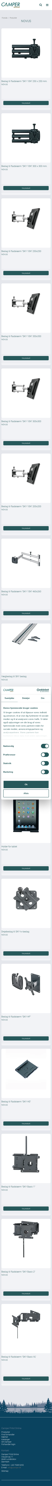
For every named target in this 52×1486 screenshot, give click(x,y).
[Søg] (41, 5)
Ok (26, 784)
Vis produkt (26, 103)
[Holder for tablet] (26, 818)
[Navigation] (47, 5)
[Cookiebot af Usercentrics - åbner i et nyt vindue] (37, 690)
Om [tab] (42, 698)
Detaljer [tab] (26, 698)
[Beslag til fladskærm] (26, 53)
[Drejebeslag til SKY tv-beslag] (26, 903)
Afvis (26, 793)
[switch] (45, 755)
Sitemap (4, 1471)
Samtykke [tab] (9, 698)
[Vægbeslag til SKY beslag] (26, 648)
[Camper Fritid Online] (13, 5)
